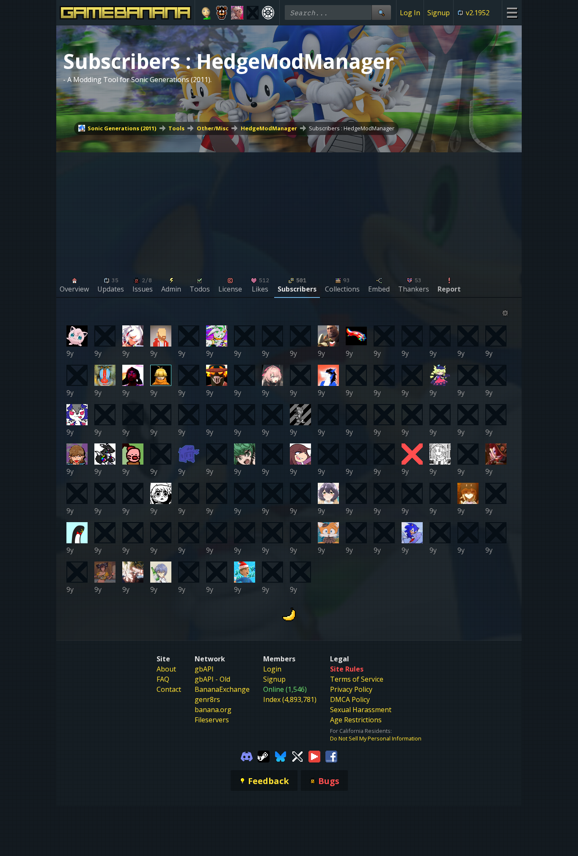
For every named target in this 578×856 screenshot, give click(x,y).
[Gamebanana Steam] (263, 755)
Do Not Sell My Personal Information (375, 738)
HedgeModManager (269, 128)
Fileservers (212, 719)
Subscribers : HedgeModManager (351, 128)
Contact (169, 689)
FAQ (163, 679)
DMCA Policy (350, 699)
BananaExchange (222, 689)
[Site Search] (381, 12)
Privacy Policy (351, 689)
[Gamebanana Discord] (246, 755)
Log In (410, 12)
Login (272, 669)
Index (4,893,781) (290, 699)
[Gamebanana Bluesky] (280, 755)
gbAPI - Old (212, 679)
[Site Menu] (512, 12)
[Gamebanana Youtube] (314, 755)
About (166, 669)
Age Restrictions (356, 719)
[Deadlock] (268, 12)
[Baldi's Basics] (206, 12)
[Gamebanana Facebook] (331, 755)
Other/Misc (212, 128)
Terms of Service (356, 679)
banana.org (213, 709)
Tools (176, 128)
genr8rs (207, 699)
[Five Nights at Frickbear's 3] (222, 12)
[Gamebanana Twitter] (297, 755)
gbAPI (204, 669)
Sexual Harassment (360, 709)
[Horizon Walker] (237, 12)
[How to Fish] (253, 12)
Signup (438, 12)
